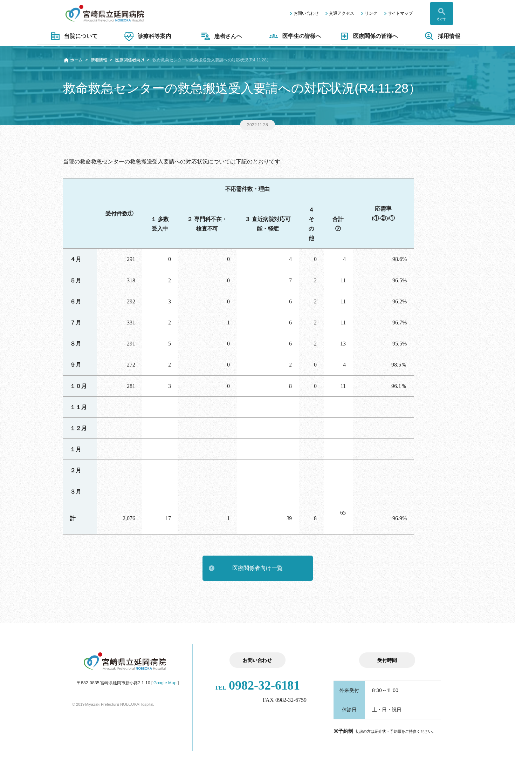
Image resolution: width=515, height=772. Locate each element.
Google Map (165, 682)
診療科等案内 (154, 36)
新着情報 (99, 60)
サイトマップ (400, 13)
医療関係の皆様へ (375, 36)
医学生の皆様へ (301, 36)
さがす (441, 19)
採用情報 (449, 36)
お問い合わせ (306, 13)
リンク (371, 13)
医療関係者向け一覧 (257, 568)
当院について (80, 36)
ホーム (76, 60)
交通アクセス (341, 13)
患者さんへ (228, 36)
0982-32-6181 (257, 685)
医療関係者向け (129, 60)
